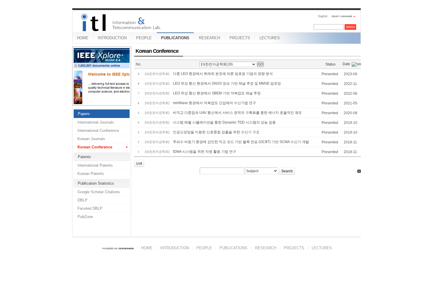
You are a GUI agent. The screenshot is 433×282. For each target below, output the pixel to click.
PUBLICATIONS (175, 38)
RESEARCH (209, 38)
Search (287, 171)
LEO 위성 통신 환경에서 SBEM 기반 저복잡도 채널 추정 (217, 93)
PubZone (85, 216)
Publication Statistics (96, 183)
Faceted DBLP (90, 208)
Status (330, 64)
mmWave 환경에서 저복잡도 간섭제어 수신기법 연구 (214, 103)
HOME (82, 38)
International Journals (95, 122)
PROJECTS (239, 38)
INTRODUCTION (112, 38)
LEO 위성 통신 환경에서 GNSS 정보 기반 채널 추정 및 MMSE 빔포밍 (227, 83)
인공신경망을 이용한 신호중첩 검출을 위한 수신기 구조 (216, 132)
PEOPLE (144, 38)
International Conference (98, 130)
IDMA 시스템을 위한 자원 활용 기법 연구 (204, 152)
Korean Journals (91, 139)
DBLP (82, 200)
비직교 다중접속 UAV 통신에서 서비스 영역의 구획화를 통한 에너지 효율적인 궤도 (237, 113)
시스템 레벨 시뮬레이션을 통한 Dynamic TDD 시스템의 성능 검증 (224, 122)
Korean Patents (90, 173)
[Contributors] (359, 171)
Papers (84, 114)
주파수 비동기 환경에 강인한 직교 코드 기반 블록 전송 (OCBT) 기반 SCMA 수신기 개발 (241, 142)
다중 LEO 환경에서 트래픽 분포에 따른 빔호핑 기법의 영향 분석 (223, 74)
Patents (84, 157)
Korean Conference (94, 147)
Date (346, 64)
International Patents (95, 165)
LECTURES (270, 38)
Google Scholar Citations (98, 192)
